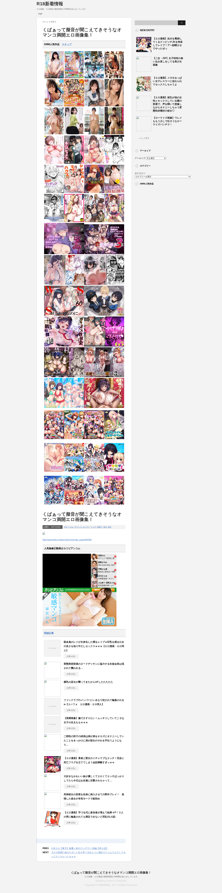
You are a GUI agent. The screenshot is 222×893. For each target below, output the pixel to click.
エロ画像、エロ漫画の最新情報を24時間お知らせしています (111, 876)
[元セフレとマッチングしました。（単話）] (54, 192)
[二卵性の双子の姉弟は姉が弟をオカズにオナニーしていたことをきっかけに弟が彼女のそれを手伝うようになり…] (52, 749)
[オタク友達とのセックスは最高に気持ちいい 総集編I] (64, 253)
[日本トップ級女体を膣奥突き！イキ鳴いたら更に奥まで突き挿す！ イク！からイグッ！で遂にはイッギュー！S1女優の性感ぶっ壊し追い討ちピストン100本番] (54, 133)
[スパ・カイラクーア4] (64, 407)
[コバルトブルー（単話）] (54, 221)
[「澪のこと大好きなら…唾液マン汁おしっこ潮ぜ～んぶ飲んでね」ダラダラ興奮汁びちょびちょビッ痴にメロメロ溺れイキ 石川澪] (54, 77)
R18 (66, 527)
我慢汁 (99, 527)
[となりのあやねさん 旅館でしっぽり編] (64, 284)
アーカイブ (140, 158)
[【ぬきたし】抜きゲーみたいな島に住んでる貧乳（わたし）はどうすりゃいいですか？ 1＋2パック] (74, 472)
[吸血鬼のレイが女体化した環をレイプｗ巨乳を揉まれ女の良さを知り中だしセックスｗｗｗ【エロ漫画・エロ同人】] (52, 655)
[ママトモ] (54, 472)
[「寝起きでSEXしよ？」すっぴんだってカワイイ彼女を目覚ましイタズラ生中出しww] (54, 105)
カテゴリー (140, 173)
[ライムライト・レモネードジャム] (114, 440)
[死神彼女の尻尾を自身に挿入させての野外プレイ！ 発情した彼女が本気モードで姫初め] (52, 808)
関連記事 (49, 633)
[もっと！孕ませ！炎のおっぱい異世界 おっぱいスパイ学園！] (54, 440)
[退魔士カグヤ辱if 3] (104, 376)
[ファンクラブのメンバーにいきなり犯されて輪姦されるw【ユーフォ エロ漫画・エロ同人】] (52, 713)
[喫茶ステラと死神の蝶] (94, 505)
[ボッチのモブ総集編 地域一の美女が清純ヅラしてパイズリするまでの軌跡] (104, 407)
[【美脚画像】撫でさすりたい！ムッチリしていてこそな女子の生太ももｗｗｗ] (52, 731)
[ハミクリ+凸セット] (94, 472)
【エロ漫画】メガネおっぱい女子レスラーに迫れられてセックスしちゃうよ (167, 81)
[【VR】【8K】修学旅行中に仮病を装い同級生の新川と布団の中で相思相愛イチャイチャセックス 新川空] (94, 105)
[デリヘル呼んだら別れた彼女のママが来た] (104, 346)
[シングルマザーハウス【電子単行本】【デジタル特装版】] (74, 192)
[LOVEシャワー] (94, 163)
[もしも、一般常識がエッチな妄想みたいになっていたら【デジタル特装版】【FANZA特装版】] (74, 221)
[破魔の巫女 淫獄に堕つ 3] (104, 253)
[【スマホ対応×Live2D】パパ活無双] (104, 315)
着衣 (109, 527)
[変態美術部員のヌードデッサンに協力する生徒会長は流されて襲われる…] (52, 677)
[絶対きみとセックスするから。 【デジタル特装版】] (114, 221)
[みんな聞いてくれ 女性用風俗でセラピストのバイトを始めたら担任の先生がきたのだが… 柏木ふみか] (94, 133)
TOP (40, 14)
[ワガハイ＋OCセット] (74, 505)
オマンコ (78, 527)
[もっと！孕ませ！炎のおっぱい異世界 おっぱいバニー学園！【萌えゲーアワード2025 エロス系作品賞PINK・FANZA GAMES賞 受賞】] (94, 440)
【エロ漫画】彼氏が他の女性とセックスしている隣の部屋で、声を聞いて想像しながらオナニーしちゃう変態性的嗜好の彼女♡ (167, 104)
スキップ (67, 44)
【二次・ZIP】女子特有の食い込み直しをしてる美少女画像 (168, 61)
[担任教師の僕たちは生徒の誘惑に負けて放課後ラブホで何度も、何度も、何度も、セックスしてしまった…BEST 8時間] (94, 77)
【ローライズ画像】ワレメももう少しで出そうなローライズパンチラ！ (167, 121)
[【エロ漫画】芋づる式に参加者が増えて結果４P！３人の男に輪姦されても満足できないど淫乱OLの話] (52, 826)
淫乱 (105, 527)
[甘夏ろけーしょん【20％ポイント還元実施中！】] (74, 440)
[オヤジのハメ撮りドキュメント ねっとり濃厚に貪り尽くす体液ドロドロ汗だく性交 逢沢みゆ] (114, 133)
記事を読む (71, 656)
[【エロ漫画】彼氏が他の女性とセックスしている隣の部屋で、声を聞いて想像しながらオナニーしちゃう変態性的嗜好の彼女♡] (143, 110)
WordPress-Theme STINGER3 (111, 881)
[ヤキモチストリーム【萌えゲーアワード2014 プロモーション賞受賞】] (114, 472)
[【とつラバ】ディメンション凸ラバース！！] (54, 505)
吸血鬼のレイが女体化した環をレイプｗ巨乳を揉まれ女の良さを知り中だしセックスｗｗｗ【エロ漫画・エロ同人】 (94, 646)
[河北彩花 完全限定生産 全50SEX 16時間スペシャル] (114, 105)
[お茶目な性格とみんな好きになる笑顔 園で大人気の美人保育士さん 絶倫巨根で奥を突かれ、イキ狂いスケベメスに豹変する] (74, 133)
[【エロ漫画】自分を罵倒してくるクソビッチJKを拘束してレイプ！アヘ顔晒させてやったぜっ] (143, 51)
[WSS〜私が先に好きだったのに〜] (64, 315)
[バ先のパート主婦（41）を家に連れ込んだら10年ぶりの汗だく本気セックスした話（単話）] (74, 163)
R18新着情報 (50, 3)
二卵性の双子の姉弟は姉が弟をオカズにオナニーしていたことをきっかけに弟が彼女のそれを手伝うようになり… (94, 740)
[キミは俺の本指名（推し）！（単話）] (114, 163)
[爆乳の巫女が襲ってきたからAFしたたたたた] (52, 695)
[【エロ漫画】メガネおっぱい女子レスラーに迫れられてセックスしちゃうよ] (143, 90)
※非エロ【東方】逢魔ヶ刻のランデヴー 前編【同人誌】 (79, 848)
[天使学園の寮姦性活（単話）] (94, 192)
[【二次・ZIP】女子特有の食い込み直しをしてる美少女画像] (143, 70)
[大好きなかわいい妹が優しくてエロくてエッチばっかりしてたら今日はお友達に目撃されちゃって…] (52, 789)
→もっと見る (143, 138)
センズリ (86, 527)
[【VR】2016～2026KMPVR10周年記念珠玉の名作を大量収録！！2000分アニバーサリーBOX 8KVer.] (74, 105)
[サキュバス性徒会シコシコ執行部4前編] (64, 346)
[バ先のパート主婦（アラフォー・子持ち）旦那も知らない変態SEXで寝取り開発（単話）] (114, 192)
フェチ (93, 527)
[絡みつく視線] (94, 221)
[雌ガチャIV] (104, 284)
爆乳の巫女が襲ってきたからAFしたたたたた (89, 682)
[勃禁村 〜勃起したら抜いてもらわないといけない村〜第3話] (64, 376)
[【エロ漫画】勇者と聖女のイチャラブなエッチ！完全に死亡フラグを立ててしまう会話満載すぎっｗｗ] (52, 771)
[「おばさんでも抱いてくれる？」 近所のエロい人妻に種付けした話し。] (114, 77)
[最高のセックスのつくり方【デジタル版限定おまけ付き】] (54, 163)
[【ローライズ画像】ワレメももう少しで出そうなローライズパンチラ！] (143, 130)
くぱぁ (70, 527)
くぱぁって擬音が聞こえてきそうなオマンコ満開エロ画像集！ (111, 872)
